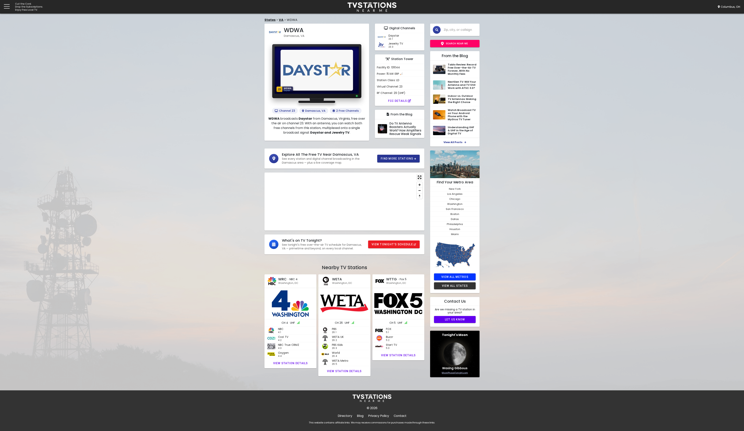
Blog (360, 416)
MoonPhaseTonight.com (455, 372)
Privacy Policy (378, 416)
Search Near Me (457, 43)
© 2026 (372, 408)
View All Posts (453, 142)
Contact (400, 416)
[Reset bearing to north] (419, 196)
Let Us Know (455, 319)
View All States (455, 285)
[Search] (437, 30)
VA (281, 20)
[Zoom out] (419, 190)
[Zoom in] (419, 185)
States (270, 20)
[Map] (344, 202)
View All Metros (454, 276)
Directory (345, 416)
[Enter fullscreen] (419, 177)
